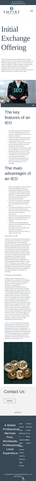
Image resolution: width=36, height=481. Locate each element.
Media (28, 436)
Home (21, 423)
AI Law (28, 433)
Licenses (21, 449)
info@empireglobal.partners (18, 3)
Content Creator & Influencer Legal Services (22, 459)
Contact (28, 443)
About (28, 440)
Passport (28, 423)
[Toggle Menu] (31, 11)
